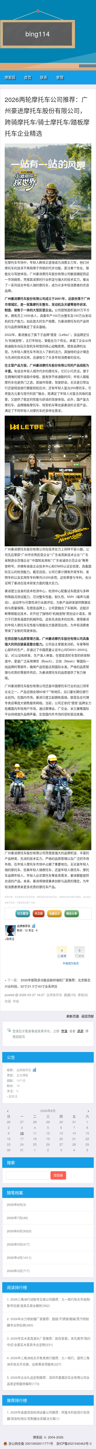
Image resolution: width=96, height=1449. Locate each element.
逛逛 (80, 1031)
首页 (27, 77)
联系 (43, 77)
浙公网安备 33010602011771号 (30, 1443)
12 (18, 1085)
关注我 (39, 913)
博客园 (9, 77)
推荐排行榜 (17, 1400)
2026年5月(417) (18, 1244)
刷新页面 (73, 1016)
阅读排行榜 (17, 1287)
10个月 (21, 1080)
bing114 (37, 33)
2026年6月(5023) (19, 1231)
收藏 (8, 1001)
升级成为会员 (71, 963)
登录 (64, 1031)
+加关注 (9, 939)
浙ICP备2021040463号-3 (74, 1443)
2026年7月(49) (17, 1217)
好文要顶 (22, 913)
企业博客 (22, 1075)
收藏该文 (54, 913)
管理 (59, 77)
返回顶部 (87, 1016)
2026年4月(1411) (19, 1257)
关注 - (33, 930)
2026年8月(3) (16, 1204)
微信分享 (71, 913)
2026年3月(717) (18, 1270)
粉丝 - (22, 930)
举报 (16, 1001)
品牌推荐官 (23, 926)
